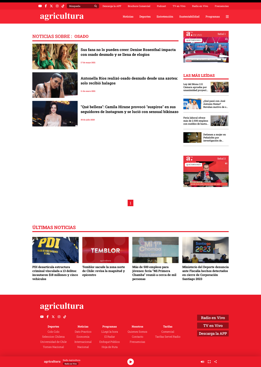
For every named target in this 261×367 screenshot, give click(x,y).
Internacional (83, 342)
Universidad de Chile (53, 342)
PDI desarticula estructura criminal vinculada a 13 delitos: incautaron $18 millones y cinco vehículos (55, 273)
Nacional (83, 347)
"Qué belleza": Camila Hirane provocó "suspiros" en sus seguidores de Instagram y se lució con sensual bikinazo (130, 109)
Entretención (165, 16)
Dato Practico (83, 331)
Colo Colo (53, 331)
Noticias (128, 16)
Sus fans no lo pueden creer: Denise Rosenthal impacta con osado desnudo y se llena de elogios (128, 52)
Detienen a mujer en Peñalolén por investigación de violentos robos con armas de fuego (214, 137)
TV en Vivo (179, 6)
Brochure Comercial (139, 6)
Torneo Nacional (53, 347)
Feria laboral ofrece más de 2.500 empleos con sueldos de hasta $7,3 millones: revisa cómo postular (195, 120)
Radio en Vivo (200, 6)
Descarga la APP (112, 6)
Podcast (161, 6)
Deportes (145, 16)
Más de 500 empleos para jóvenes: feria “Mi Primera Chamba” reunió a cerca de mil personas (154, 273)
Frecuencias (222, 6)
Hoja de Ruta (110, 347)
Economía (83, 336)
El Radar (109, 336)
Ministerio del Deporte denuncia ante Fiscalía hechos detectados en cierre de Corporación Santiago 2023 (205, 273)
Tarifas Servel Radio (167, 336)
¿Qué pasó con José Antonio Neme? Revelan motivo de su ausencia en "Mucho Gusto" (215, 103)
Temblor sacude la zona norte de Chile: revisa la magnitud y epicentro (103, 271)
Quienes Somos (137, 331)
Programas (213, 16)
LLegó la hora (109, 331)
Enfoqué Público (109, 342)
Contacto (137, 336)
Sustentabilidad (189, 16)
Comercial (167, 331)
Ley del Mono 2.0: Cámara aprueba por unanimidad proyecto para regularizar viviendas (195, 87)
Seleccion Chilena (53, 336)
